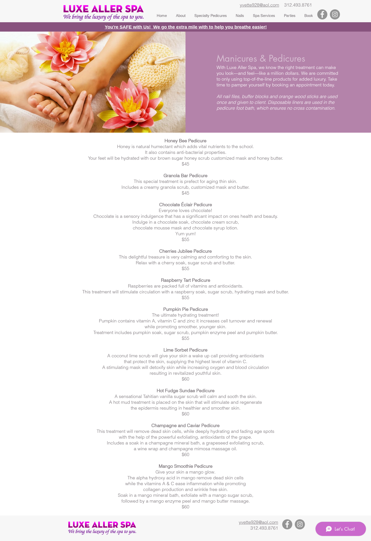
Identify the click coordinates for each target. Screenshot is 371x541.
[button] (210, 15)
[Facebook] (322, 14)
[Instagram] (335, 14)
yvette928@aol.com (259, 5)
